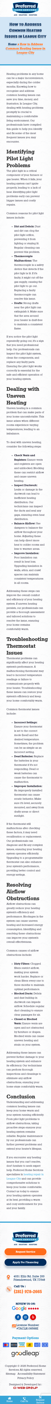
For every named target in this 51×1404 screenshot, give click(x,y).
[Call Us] (24, 1398)
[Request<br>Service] (40, 1397)
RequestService (40, 1401)
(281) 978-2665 (28, 1291)
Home (10, 1401)
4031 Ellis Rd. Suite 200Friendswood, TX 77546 (29, 1278)
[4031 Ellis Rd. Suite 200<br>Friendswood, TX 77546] (8, 1277)
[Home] (9, 1398)
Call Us (24, 1401)
